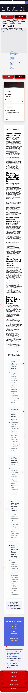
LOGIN (7, 16)
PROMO (15, 673)
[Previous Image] (2, 40)
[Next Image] (25, 40)
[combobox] (12, 2)
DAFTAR (20, 16)
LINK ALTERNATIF (15, 684)
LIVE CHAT (15, 688)
